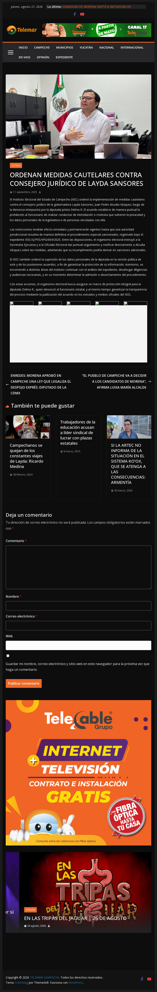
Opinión (17, 909)
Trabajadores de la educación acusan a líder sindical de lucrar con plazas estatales (77, 432)
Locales (15, 165)
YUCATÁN (86, 47)
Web (9, 636)
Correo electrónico (21, 616)
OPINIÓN (43, 57)
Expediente (64, 57)
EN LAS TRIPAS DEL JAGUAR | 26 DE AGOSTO (62, 918)
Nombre (13, 596)
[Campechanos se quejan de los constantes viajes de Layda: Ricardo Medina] (28, 418)
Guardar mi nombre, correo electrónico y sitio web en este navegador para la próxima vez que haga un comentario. (77, 667)
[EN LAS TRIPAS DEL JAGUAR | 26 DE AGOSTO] (78, 855)
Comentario (16, 541)
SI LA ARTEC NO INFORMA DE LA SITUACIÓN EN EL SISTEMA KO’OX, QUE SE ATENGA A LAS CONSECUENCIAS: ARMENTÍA (128, 463)
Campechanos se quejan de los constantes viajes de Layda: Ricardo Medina (26, 455)
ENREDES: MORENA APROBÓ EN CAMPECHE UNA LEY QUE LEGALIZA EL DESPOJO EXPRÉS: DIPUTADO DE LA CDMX (41, 384)
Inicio (23, 47)
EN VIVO (24, 57)
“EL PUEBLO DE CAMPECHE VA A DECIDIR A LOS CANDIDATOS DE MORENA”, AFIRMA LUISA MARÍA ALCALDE (114, 381)
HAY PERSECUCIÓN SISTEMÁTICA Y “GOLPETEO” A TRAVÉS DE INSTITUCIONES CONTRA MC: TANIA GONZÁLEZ (102, 6)
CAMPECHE (42, 47)
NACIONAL (106, 47)
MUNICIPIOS (64, 47)
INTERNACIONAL (132, 47)
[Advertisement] (78, 333)
